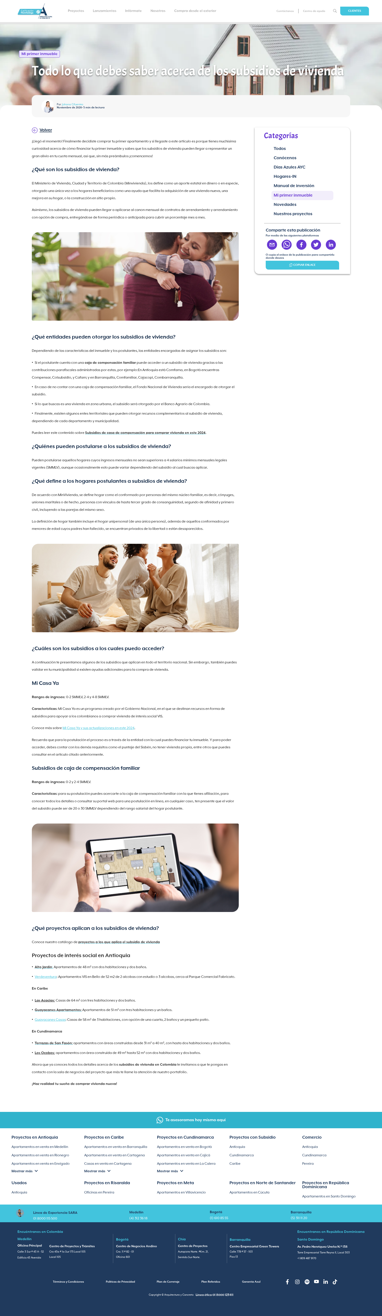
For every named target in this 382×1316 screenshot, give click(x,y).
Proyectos (76, 11)
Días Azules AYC (289, 167)
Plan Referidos (210, 1281)
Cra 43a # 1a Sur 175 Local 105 (67, 1251)
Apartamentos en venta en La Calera (186, 1164)
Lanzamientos (104, 11)
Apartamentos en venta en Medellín (39, 1147)
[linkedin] (331, 245)
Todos (280, 148)
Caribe (235, 1164)
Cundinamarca (241, 1155)
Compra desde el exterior (195, 11)
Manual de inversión (294, 185)
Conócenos (285, 158)
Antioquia (237, 1147)
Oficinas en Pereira (99, 1192)
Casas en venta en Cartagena (108, 1164)
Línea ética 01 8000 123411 (214, 1295)
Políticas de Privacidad (120, 1281)
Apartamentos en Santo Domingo (329, 1196)
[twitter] (316, 245)
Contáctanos (285, 11)
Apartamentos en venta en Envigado (40, 1164)
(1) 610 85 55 (219, 1218)
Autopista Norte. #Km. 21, (193, 1251)
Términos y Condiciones (68, 1281)
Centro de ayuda (314, 11)
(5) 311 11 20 (299, 1218)
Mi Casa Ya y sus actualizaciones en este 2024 (98, 728)
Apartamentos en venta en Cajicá (183, 1155)
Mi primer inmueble (293, 195)
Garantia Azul (251, 1281)
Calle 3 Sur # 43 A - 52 (30, 1251)
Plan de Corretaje (168, 1281)
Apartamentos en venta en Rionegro (40, 1155)
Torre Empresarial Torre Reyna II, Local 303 (323, 1252)
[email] (272, 245)
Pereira (308, 1164)
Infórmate (133, 11)
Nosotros (158, 11)
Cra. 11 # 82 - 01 (125, 1251)
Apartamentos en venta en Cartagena (114, 1155)
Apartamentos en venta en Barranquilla (115, 1147)
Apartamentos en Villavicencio (181, 1192)
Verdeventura (46, 977)
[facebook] (301, 245)
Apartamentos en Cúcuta (249, 1192)
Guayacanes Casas (50, 1020)
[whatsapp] (286, 245)
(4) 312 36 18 (138, 1218)
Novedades (285, 204)
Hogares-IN (285, 176)
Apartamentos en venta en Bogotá (184, 1147)
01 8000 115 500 (45, 1218)
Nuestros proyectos (293, 213)
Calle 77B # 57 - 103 (241, 1251)
